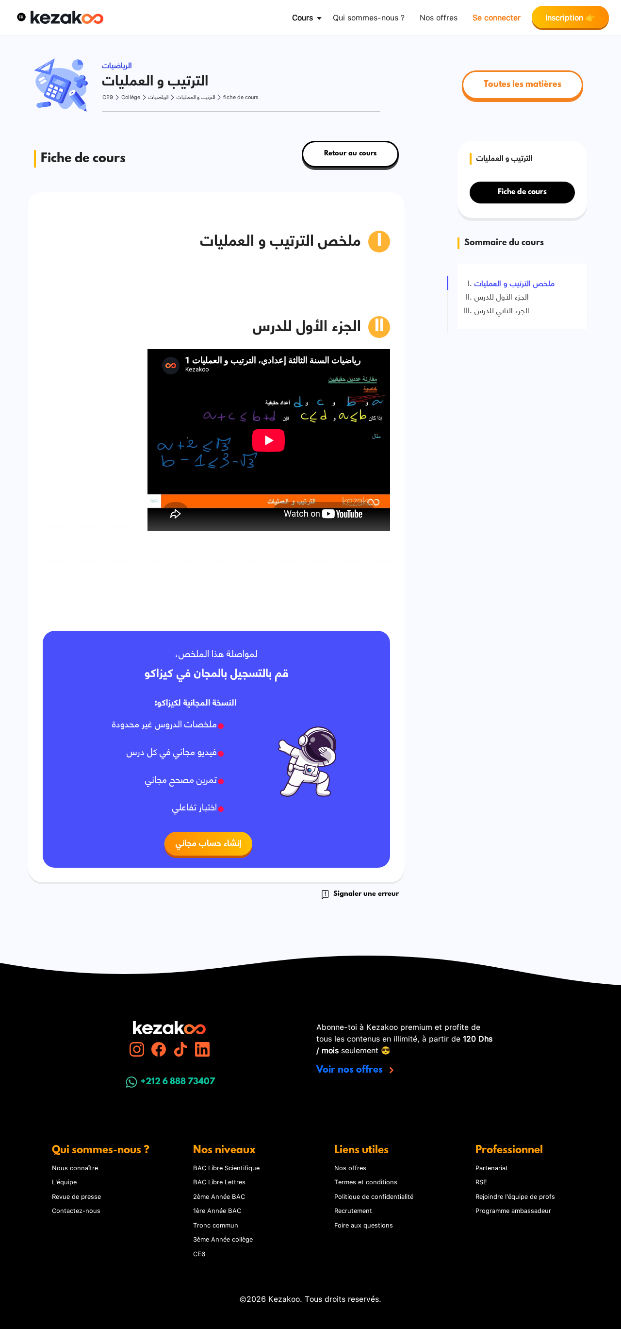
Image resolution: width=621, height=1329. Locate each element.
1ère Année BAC (217, 1210)
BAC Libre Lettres (219, 1181)
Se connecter (497, 17)
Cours (302, 17)
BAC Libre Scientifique (226, 1167)
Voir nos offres (350, 1070)
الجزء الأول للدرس (501, 296)
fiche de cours (241, 97)
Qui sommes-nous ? (369, 17)
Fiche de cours (522, 192)
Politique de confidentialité (373, 1196)
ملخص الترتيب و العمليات (514, 282)
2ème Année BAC (219, 1196)
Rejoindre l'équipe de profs (515, 1196)
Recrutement (353, 1210)
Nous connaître (75, 1167)
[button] (21, 17)
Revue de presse (76, 1196)
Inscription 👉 (570, 17)
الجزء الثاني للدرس (501, 310)
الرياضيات (158, 97)
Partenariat (491, 1167)
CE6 (199, 1253)
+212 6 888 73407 (178, 1082)
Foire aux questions (363, 1224)
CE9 (107, 97)
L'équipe (64, 1181)
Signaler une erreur (365, 894)
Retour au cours (350, 154)
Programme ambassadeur (513, 1210)
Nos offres (439, 17)
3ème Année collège (223, 1239)
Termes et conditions (365, 1181)
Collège (130, 97)
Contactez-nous (76, 1210)
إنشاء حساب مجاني (208, 843)
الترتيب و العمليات (196, 97)
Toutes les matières (522, 85)
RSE (481, 1181)
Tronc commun (215, 1224)
